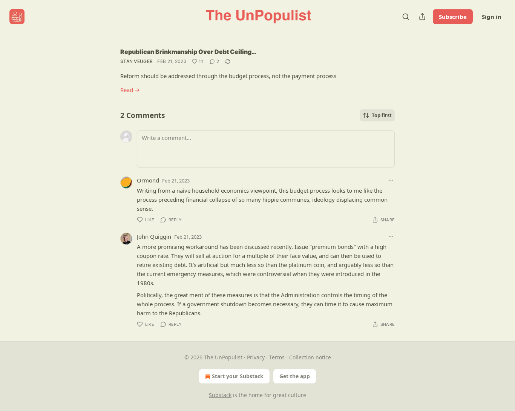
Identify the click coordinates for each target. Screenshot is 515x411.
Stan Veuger (136, 61)
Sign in (491, 16)
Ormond (148, 180)
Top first (382, 115)
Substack (220, 395)
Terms (277, 357)
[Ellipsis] (391, 180)
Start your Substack (238, 376)
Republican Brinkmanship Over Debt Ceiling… (188, 51)
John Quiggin (154, 236)
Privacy (256, 357)
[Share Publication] (422, 16)
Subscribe (453, 16)
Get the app (294, 376)
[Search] (405, 16)
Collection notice (310, 357)
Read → (130, 90)
